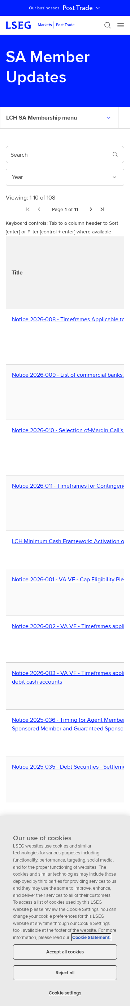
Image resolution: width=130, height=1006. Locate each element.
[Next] (91, 209)
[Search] (107, 25)
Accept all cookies (65, 951)
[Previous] (39, 209)
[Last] (103, 209)
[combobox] (56, 154)
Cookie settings (65, 992)
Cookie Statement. (91, 937)
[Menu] (120, 25)
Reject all (65, 972)
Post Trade (77, 8)
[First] (27, 209)
